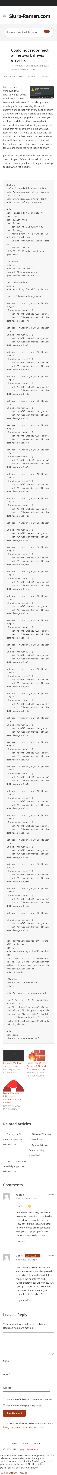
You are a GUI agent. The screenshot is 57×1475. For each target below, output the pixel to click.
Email (6, 1374)
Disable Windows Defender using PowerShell (39, 1150)
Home (14, 1443)
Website (7, 1387)
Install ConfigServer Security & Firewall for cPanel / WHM (37, 1066)
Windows (18, 65)
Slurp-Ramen (33, 1449)
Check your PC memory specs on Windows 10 (12, 1139)
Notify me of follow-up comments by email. (29, 1399)
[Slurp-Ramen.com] (28, 16)
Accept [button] (23, 1472)
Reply (51, 1194)
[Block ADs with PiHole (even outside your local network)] (13, 1085)
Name (6, 1360)
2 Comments (45, 76)
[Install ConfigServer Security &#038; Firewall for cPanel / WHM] (37, 1055)
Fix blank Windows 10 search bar (12, 1064)
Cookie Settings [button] (9, 1472)
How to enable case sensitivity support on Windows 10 (15, 1166)
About (25, 1443)
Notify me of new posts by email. (24, 1405)
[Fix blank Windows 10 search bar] (13, 1055)
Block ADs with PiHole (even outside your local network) (12, 1098)
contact (37, 1443)
